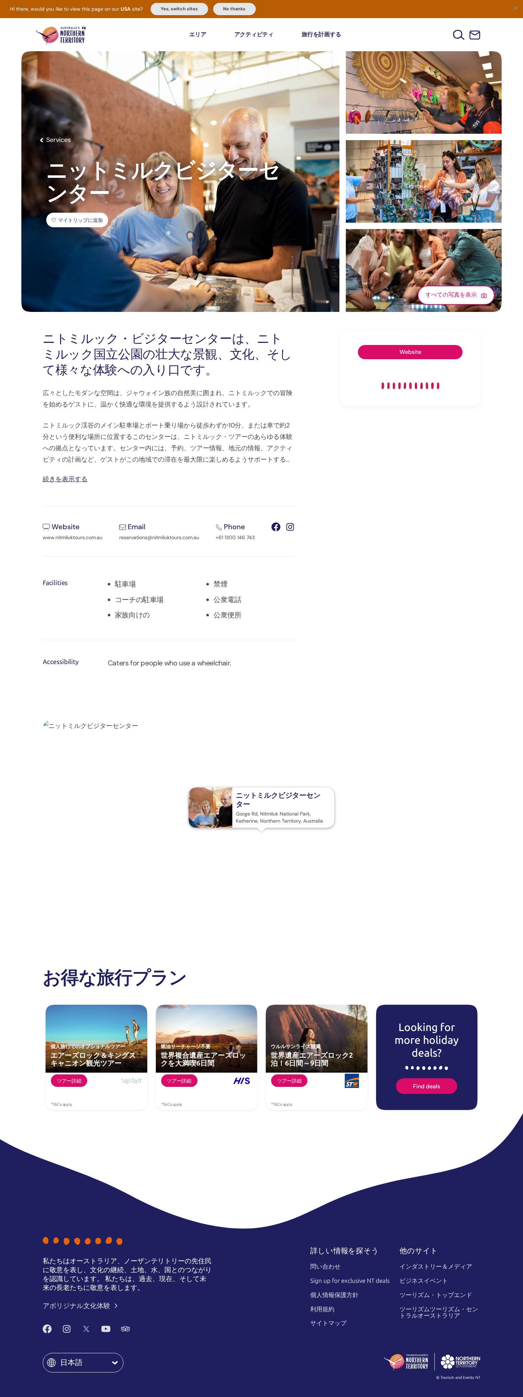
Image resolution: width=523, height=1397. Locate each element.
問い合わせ (325, 1266)
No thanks (234, 9)
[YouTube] (105, 1329)
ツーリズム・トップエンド (436, 1294)
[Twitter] (86, 1329)
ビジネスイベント (424, 1280)
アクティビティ (254, 34)
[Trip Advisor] (125, 1329)
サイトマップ (328, 1323)
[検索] (459, 34)
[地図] (61, 34)
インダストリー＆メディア (436, 1266)
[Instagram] (66, 1329)
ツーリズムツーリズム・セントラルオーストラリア (439, 1312)
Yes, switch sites (179, 9)
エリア (197, 34)
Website (410, 352)
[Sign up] (474, 35)
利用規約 (322, 1309)
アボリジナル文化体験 (77, 1306)
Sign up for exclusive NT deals (350, 1280)
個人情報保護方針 (334, 1294)
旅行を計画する (321, 34)
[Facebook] (47, 1329)
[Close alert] (515, 8)
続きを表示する (65, 478)
